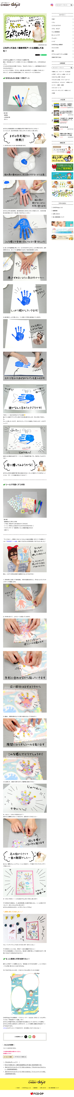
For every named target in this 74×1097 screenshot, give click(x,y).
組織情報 (55, 210)
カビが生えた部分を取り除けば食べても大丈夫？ (66, 112)
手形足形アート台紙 (12, 541)
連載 (53, 51)
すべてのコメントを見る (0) (20, 1056)
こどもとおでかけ (63, 107)
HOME (18, 1087)
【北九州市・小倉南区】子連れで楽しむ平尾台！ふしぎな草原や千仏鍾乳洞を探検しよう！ (66, 104)
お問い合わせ (56, 213)
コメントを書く (8, 1056)
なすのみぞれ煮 (64, 127)
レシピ (61, 137)
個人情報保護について (58, 217)
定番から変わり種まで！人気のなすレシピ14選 (66, 134)
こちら (5, 1028)
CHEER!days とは (58, 207)
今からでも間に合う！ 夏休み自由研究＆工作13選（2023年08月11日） (23, 1064)
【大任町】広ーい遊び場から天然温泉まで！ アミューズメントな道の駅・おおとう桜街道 (66, 119)
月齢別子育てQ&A (56, 57)
